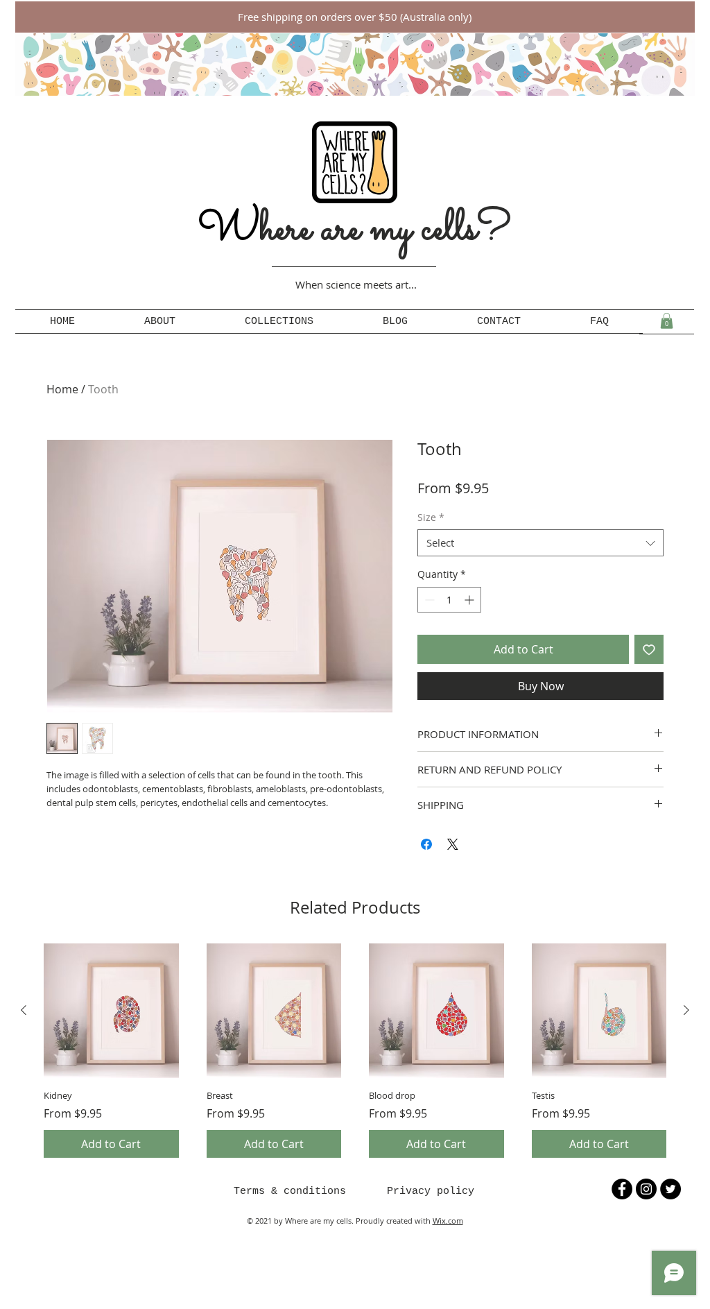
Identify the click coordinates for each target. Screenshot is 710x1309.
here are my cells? (354, 230)
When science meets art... (356, 284)
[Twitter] (670, 1189)
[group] (355, 1050)
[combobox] (540, 542)
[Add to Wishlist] (649, 649)
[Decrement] (428, 600)
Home (62, 389)
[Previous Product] (23, 1010)
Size (430, 517)
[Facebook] (622, 1189)
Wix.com (448, 1220)
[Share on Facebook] (426, 844)
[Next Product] (686, 1010)
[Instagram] (646, 1189)
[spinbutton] (449, 600)
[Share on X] (452, 844)
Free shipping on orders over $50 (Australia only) (356, 17)
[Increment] (470, 600)
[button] (666, 321)
